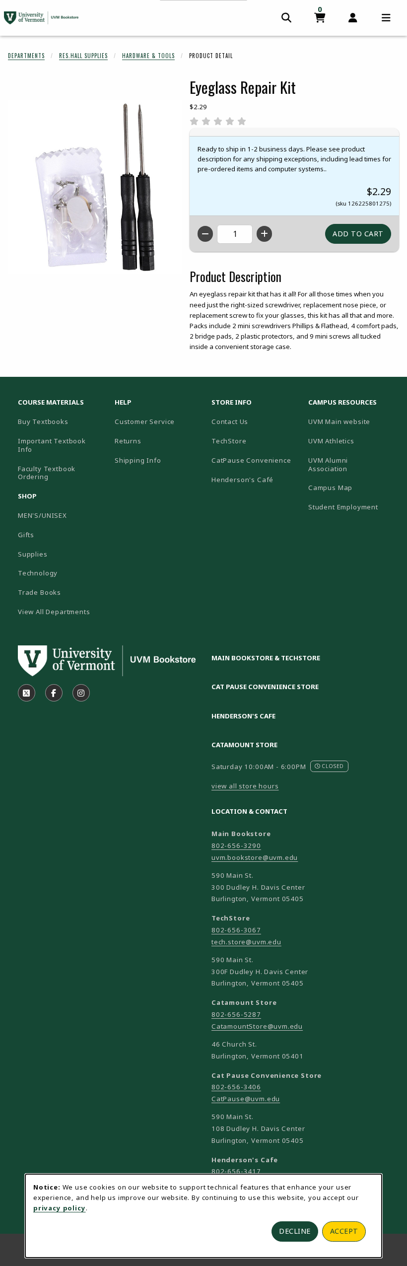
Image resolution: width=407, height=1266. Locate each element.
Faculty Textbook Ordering (46, 473)
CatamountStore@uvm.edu (257, 1026)
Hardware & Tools (148, 56)
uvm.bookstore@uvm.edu (254, 857)
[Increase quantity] (264, 234)
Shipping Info (138, 460)
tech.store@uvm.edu (246, 941)
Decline (295, 1231)
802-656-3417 (236, 1171)
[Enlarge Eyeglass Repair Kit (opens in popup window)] (95, 187)
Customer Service (145, 421)
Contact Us (229, 421)
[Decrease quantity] (205, 234)
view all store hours (245, 785)
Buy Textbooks (43, 421)
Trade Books (39, 592)
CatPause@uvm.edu (245, 1098)
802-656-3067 (236, 929)
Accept (344, 1231)
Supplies (33, 554)
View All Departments (54, 611)
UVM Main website (352, 421)
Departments (26, 56)
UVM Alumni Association (352, 464)
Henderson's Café (242, 479)
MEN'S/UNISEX (42, 515)
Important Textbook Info (52, 445)
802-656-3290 (236, 845)
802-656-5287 (236, 1014)
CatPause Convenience (251, 460)
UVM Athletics (352, 440)
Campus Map (352, 487)
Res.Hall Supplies (83, 56)
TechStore (228, 440)
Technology (38, 572)
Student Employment (352, 506)
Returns (128, 440)
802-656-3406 (236, 1086)
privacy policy (59, 1207)
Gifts (26, 534)
